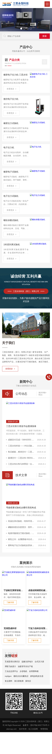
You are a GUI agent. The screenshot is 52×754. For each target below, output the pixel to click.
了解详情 (10, 602)
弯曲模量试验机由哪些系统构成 (21, 507)
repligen (8, 676)
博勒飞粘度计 (10, 666)
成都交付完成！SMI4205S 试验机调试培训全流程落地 (21, 440)
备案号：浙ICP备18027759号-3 (36, 725)
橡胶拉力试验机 (10, 123)
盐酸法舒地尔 (27, 661)
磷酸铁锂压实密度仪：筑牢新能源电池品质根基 (21, 527)
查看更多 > (11, 89)
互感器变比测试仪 (12, 661)
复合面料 (8, 681)
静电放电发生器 (36, 676)
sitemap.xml (11, 729)
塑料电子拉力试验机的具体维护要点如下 (21, 545)
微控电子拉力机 (10, 99)
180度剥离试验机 (11, 244)
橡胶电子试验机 (10, 172)
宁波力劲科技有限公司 (38, 628)
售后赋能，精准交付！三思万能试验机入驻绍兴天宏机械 (21, 452)
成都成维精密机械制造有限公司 (38, 590)
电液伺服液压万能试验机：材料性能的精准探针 (21, 533)
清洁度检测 (18, 681)
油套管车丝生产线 (25, 666)
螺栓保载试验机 (10, 220)
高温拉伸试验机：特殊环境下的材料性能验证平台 (21, 521)
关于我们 (8, 343)
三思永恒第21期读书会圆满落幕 (21, 426)
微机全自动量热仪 (20, 676)
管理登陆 (44, 729)
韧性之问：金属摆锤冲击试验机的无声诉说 (21, 539)
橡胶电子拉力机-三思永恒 (15, 75)
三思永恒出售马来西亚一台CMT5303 (21, 464)
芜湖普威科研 (10, 628)
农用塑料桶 (33, 671)
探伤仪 (28, 681)
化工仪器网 (33, 729)
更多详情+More (43, 394)
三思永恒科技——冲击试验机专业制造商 (21, 446)
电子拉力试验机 (10, 196)
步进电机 (23, 671)
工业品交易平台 (11, 671)
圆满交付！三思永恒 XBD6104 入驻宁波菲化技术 (21, 458)
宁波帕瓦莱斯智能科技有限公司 (14, 590)
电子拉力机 (8, 147)
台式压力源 (39, 661)
